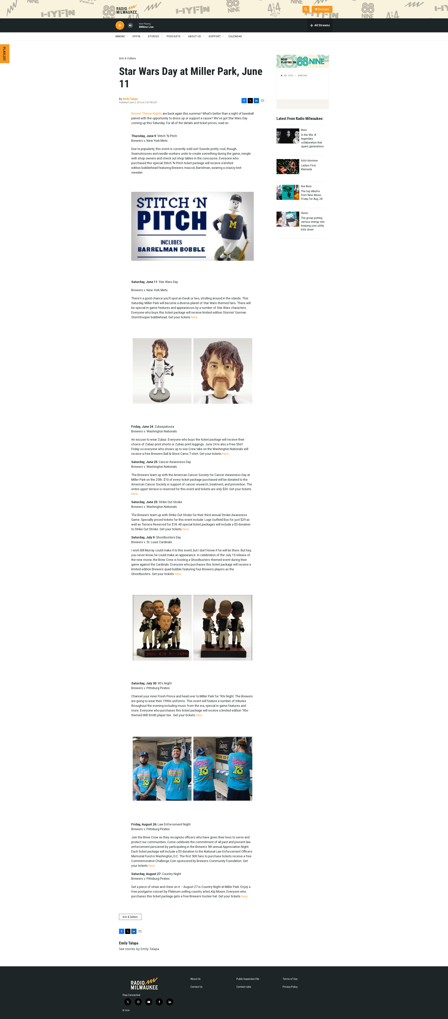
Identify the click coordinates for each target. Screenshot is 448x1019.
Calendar (235, 36)
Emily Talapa (130, 99)
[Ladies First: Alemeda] (287, 166)
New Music (306, 186)
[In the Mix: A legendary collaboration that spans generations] (287, 135)
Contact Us (196, 987)
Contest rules (243, 987)
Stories (304, 213)
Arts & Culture (127, 58)
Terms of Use (290, 979)
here (194, 317)
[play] (120, 25)
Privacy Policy (290, 987)
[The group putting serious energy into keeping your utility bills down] (287, 219)
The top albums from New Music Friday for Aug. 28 (312, 195)
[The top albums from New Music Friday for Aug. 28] (287, 192)
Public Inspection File (247, 979)
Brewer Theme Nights (146, 113)
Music (304, 130)
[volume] (130, 25)
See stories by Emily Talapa (139, 949)
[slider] (135, 25)
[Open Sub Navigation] (127, 36)
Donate (323, 9)
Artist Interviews (309, 160)
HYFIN (136, 36)
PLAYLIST (4, 54)
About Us (195, 979)
